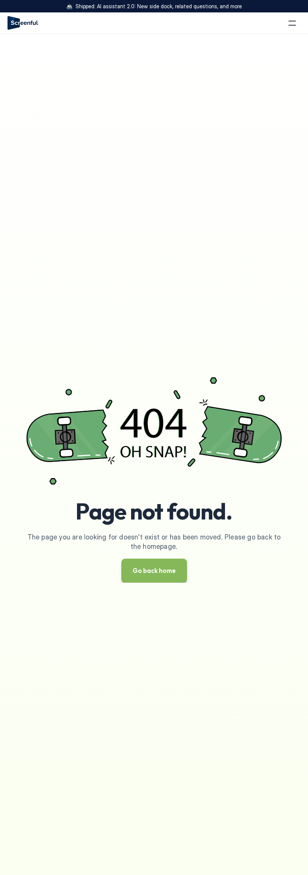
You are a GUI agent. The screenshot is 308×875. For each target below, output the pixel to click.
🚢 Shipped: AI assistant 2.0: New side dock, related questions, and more (154, 6)
